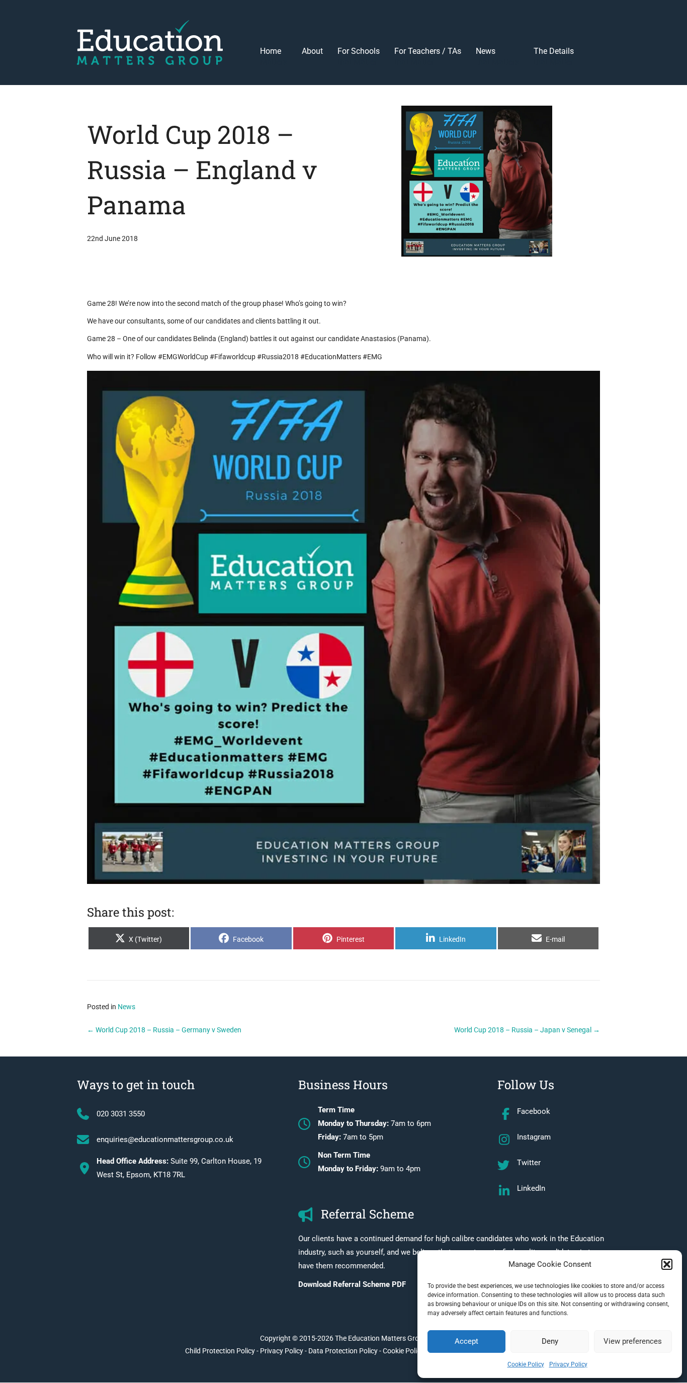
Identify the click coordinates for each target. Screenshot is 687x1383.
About (312, 51)
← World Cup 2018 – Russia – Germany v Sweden (164, 1030)
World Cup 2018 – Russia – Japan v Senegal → (527, 1030)
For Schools (358, 56)
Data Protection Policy (343, 1351)
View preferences (633, 1341)
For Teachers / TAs (427, 56)
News (497, 56)
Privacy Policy (568, 1364)
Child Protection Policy (220, 1351)
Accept (466, 1341)
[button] (667, 1264)
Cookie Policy (525, 1364)
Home (273, 56)
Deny (550, 1341)
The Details (554, 56)
